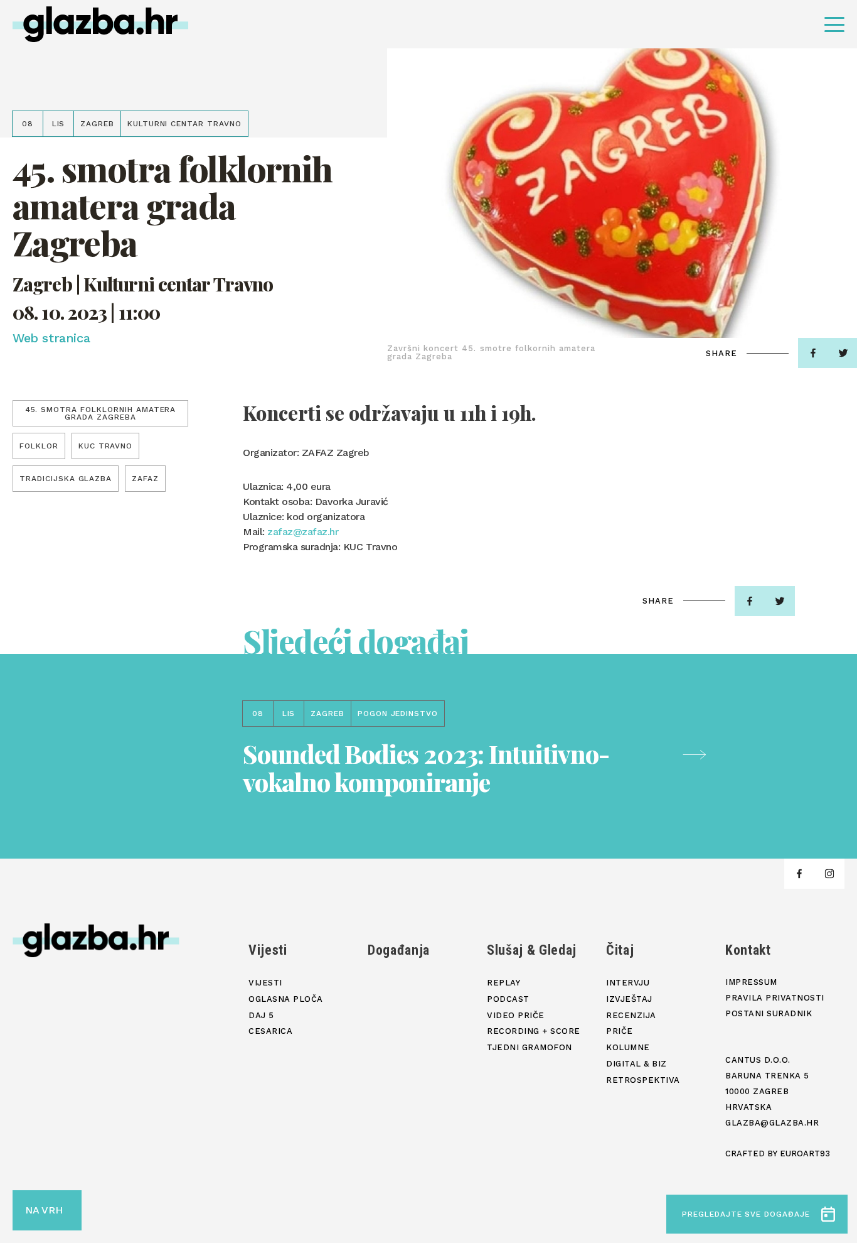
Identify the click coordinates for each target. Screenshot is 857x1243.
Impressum (751, 982)
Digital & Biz (636, 1063)
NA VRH (44, 1210)
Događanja (399, 950)
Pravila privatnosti (774, 997)
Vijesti (267, 950)
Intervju (627, 982)
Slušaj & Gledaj (532, 950)
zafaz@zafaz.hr (302, 532)
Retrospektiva (643, 1080)
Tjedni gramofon (529, 1047)
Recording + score (533, 1031)
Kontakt (748, 950)
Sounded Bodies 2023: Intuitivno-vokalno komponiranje (426, 767)
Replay (503, 982)
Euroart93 (805, 1153)
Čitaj (620, 950)
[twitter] (780, 601)
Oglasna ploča (285, 999)
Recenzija (631, 1015)
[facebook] (813, 353)
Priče (619, 1031)
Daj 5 (261, 1015)
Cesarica (270, 1031)
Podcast (508, 999)
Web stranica (51, 337)
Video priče (516, 1015)
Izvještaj (629, 999)
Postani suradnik (768, 1013)
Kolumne (628, 1047)
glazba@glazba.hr (772, 1122)
